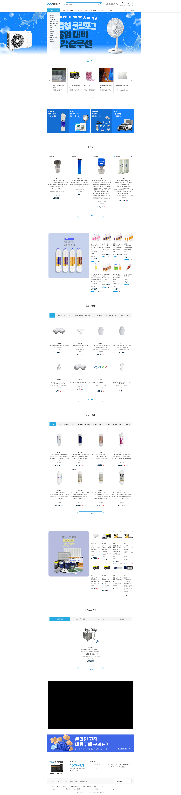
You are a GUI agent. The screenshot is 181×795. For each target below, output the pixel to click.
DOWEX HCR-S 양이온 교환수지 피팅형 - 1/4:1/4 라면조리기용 (101, 455)
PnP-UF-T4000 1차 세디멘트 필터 (128, 275)
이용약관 (65, 781)
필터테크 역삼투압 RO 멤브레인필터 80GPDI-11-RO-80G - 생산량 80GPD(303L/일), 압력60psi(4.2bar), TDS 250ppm (96, 279)
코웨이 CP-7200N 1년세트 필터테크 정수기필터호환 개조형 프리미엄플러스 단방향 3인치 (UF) (117, 279)
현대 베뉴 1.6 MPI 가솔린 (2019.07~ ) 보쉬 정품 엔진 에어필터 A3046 (128, 580)
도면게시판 (100, 10)
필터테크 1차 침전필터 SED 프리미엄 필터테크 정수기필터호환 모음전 (106, 247)
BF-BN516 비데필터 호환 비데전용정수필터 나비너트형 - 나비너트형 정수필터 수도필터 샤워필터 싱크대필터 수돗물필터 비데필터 (59, 495)
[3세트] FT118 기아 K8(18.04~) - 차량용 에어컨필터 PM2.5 (95, 547)
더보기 (91, 98)
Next (172, 33)
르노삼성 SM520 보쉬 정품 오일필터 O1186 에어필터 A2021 (129, 547)
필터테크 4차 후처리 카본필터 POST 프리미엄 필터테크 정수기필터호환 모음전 (106, 278)
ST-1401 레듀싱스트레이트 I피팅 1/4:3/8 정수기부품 (122, 383)
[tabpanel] (90, 33)
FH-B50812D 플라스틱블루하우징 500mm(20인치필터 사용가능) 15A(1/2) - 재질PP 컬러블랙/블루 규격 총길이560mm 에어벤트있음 (79, 183)
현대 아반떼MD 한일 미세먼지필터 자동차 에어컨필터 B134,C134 (106, 548)
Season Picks (73, 10)
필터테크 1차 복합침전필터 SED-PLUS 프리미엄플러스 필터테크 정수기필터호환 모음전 (96, 248)
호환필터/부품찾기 (92, 10)
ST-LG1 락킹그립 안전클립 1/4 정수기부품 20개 (100, 383)
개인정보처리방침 (73, 781)
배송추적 (122, 766)
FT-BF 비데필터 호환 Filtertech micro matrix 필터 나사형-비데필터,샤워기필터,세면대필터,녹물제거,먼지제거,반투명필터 (59, 456)
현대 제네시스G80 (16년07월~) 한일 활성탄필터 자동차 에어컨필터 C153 (106, 580)
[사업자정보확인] (88, 786)
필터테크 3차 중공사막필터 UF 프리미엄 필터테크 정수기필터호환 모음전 (128, 247)
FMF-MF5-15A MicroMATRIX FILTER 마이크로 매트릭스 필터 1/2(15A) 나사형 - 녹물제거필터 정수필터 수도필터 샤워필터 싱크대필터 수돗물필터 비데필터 (121, 495)
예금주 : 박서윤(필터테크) (96, 768)
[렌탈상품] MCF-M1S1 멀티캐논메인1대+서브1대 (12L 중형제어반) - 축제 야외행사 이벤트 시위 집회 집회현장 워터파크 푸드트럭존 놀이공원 (90, 652)
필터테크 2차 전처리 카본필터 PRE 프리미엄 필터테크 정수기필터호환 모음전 (117, 247)
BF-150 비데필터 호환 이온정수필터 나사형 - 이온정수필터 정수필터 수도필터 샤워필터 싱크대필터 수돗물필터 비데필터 (121, 456)
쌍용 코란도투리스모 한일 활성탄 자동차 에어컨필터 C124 (95, 579)
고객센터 (132, 10)
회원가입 (127, 10)
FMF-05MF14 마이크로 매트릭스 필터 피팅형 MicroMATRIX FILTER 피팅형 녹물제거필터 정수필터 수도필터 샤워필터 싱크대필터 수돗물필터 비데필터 (100, 495)
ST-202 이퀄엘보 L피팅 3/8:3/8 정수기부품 (80, 382)
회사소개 (51, 781)
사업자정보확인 (83, 781)
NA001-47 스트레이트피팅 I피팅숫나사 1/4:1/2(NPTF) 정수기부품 (122, 346)
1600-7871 (77, 765)
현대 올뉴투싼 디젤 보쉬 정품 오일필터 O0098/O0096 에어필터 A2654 (117, 548)
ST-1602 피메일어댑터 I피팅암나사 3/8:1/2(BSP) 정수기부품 (59, 383)
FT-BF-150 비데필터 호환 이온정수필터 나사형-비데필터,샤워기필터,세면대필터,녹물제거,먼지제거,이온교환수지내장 (80, 456)
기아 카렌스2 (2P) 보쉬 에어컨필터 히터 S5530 (117, 579)
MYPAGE (128, 5)
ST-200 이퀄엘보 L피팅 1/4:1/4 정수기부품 (59, 346)
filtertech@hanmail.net (114, 789)
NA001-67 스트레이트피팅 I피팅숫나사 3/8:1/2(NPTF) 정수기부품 (101, 346)
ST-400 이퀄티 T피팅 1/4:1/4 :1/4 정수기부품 (80, 346)
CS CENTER (73, 761)
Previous (8, 33)
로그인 (122, 10)
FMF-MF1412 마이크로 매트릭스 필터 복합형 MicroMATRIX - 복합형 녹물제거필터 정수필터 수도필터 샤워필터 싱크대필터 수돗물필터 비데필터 (80, 495)
